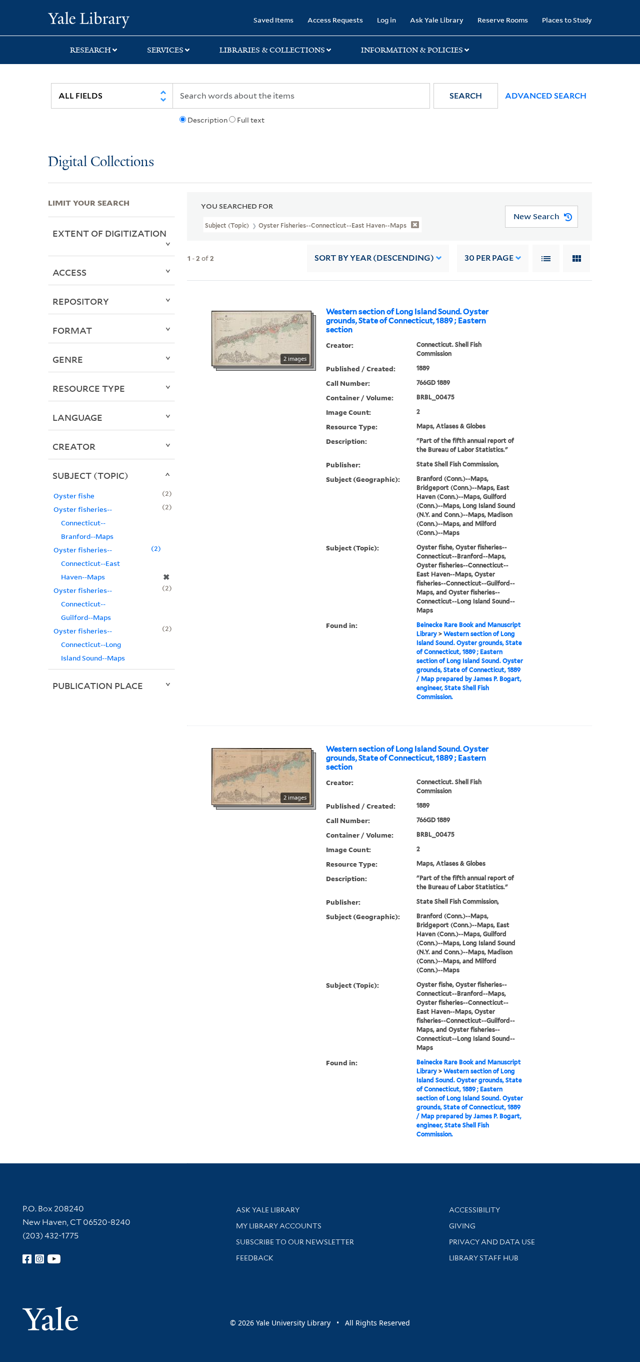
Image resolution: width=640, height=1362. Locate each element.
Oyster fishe (74, 495)
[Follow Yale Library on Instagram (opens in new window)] (39, 1258)
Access (69, 272)
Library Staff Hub (483, 1258)
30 (489, 258)
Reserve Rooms (503, 20)
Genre (67, 359)
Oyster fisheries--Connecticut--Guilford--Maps (83, 603)
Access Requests (335, 20)
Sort (374, 258)
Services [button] (165, 50)
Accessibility (474, 1210)
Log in (386, 20)
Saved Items (274, 20)
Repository (80, 301)
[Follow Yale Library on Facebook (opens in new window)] (27, 1258)
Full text (250, 120)
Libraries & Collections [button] (272, 50)
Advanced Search (545, 96)
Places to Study (567, 20)
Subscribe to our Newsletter (295, 1242)
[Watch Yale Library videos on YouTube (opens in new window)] (54, 1258)
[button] (466, 96)
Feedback (255, 1258)
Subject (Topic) (90, 475)
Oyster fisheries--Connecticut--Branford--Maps (84, 522)
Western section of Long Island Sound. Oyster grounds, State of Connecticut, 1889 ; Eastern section (407, 320)
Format (72, 330)
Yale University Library (89, 19)
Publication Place (97, 685)
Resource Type (88, 388)
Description (208, 120)
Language (77, 417)
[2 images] (262, 337)
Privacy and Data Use (492, 1242)
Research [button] (90, 50)
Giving (462, 1226)
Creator (74, 446)
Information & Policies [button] (412, 50)
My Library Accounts (279, 1226)
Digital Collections (101, 162)
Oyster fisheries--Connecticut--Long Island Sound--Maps (89, 644)
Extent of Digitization (109, 233)
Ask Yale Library (437, 20)
